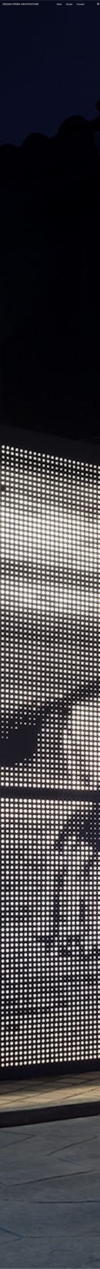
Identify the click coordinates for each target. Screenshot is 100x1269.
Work (59, 4)
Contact (81, 4)
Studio (69, 4)
